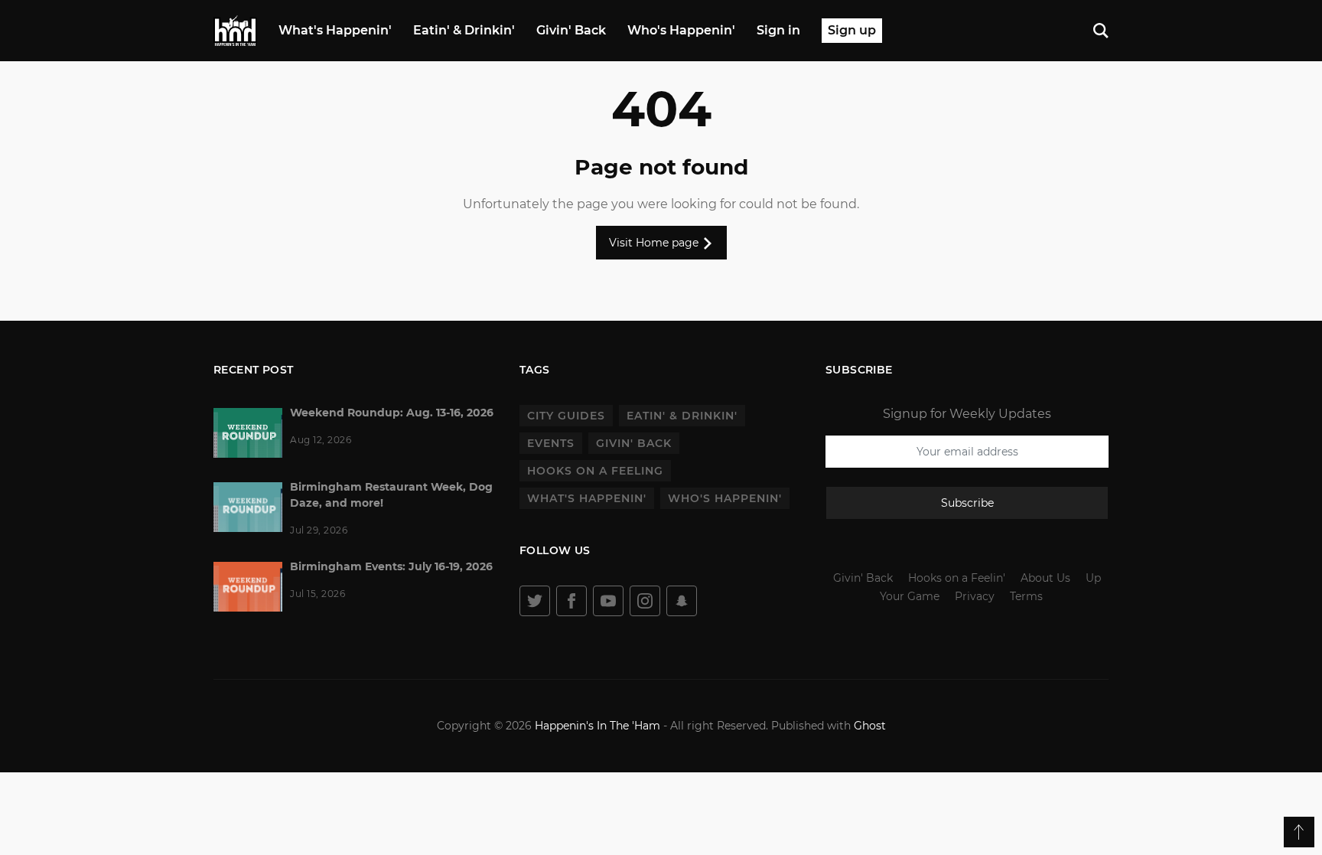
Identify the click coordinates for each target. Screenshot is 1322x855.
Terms (1026, 596)
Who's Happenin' (681, 30)
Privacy (975, 596)
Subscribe (967, 503)
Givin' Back (571, 30)
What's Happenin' (335, 30)
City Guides (566, 416)
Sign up (852, 30)
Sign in (778, 30)
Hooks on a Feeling (595, 471)
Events (551, 443)
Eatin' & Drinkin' (464, 30)
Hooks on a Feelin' (956, 578)
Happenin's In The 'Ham (597, 726)
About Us (1045, 578)
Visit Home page (655, 243)
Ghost (870, 726)
